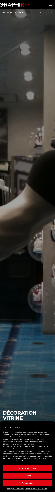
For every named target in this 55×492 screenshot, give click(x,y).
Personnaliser (27, 483)
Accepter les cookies (27, 468)
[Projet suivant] (49, 12)
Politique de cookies (15, 488)
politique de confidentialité (14, 461)
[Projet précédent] (41, 12)
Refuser (27, 476)
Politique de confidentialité (36, 488)
